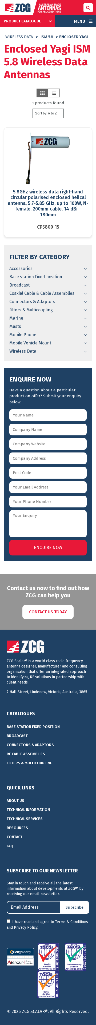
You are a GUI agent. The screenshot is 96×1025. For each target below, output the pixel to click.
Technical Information (28, 810)
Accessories (21, 268)
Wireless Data (19, 36)
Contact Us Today (48, 611)
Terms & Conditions (71, 922)
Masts (15, 326)
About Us (15, 800)
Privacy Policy (25, 927)
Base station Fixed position (35, 276)
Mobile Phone (22, 334)
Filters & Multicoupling (31, 309)
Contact (14, 837)
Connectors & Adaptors (32, 301)
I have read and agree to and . (47, 925)
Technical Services (25, 819)
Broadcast (19, 285)
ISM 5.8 (47, 36)
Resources (17, 828)
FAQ (10, 846)
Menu (80, 21)
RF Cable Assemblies (26, 754)
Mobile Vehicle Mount (30, 342)
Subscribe (74, 907)
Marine (16, 318)
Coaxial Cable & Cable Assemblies (41, 293)
